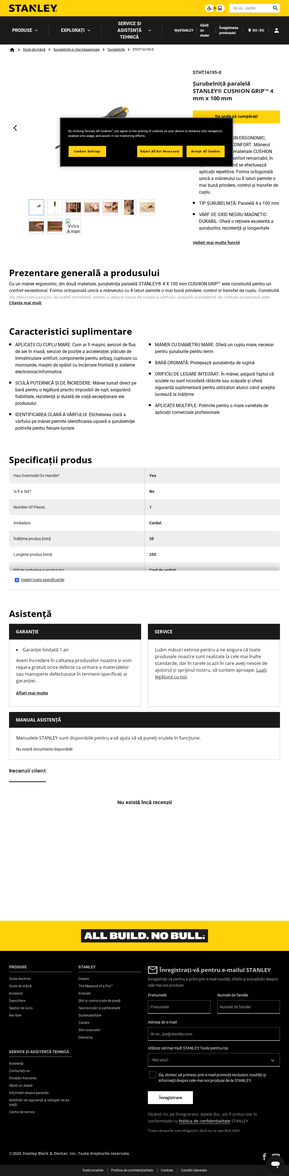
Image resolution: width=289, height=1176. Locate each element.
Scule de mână (34, 50)
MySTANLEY (183, 30)
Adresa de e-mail (162, 1022)
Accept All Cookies (205, 151)
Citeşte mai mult (25, 302)
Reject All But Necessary (159, 151)
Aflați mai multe (32, 693)
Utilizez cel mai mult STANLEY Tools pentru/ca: (188, 1048)
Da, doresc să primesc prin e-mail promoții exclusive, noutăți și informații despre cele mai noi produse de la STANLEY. (212, 1078)
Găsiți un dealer (204, 30)
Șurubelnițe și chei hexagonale (76, 50)
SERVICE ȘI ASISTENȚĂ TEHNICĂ (129, 30)
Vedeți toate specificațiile (42, 580)
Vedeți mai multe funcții (216, 242)
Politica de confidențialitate (204, 1121)
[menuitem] (24, 30)
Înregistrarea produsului (228, 30)
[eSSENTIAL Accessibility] (215, 8)
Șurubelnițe (116, 50)
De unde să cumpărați (236, 116)
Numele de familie (232, 995)
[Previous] (15, 128)
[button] (264, 1156)
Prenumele (157, 995)
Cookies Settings (87, 151)
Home (12, 50)
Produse (22, 30)
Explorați (73, 30)
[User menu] (276, 30)
